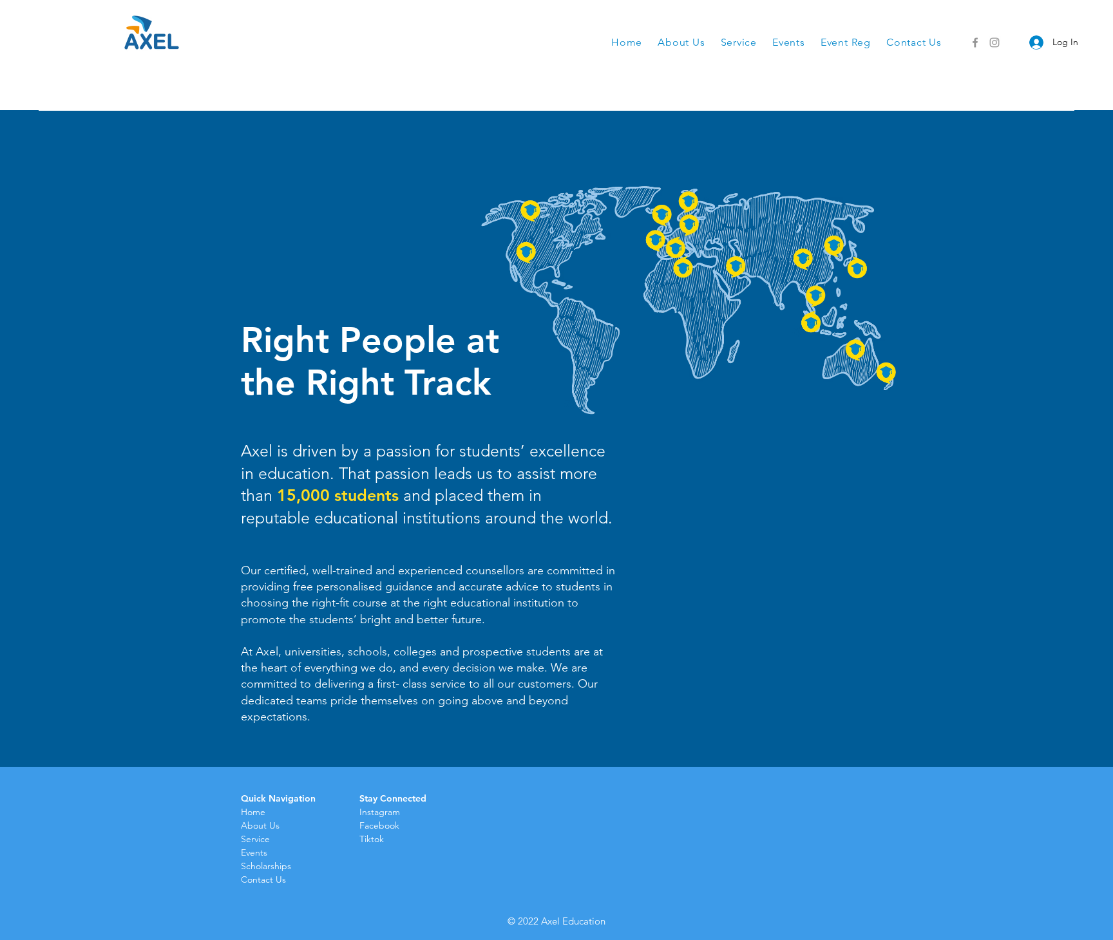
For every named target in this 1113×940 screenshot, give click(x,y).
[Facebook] (975, 42)
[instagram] (994, 42)
